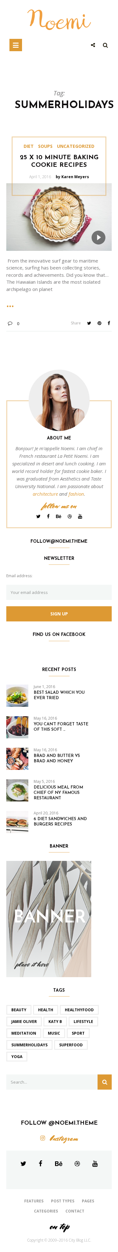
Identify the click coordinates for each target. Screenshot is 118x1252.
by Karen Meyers (72, 176)
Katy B (55, 1021)
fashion (76, 494)
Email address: (19, 575)
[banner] (48, 918)
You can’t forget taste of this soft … (61, 727)
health (45, 1010)
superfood (71, 1045)
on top (59, 1226)
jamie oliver (24, 1021)
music (54, 1033)
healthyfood (79, 1010)
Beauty (18, 1010)
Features (33, 1201)
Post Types (62, 1201)
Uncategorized (75, 146)
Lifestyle (83, 1021)
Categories (46, 1211)
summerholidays (29, 1045)
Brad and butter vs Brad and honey (57, 758)
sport (78, 1033)
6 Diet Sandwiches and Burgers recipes (60, 821)
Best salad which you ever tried (59, 695)
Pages (88, 1201)
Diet (29, 146)
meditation (23, 1033)
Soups (45, 146)
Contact (74, 1211)
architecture (45, 494)
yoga (16, 1056)
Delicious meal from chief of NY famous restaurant (58, 792)
